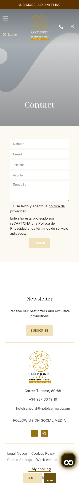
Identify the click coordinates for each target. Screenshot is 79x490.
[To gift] (50, 477)
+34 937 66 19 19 (43, 399)
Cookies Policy (43, 453)
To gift (50, 480)
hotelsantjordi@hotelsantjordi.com (43, 408)
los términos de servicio (49, 228)
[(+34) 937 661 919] (61, 27)
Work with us (46, 460)
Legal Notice (17, 453)
